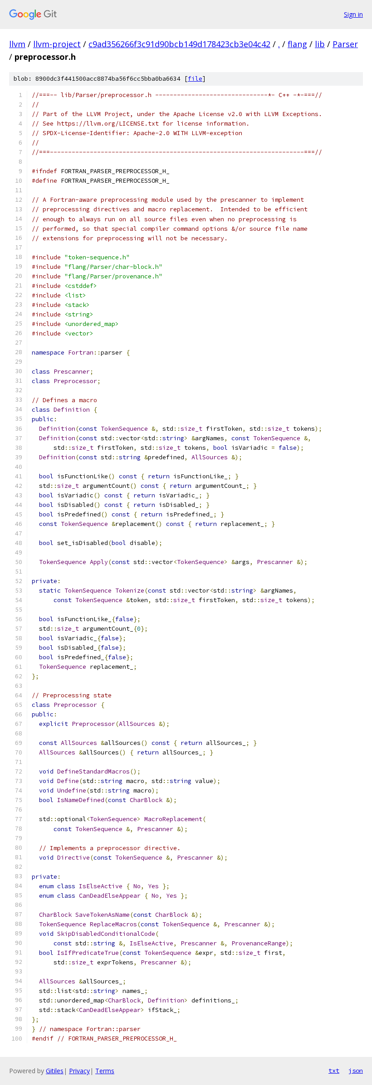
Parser (345, 44)
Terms (104, 1070)
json (355, 1070)
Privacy (79, 1070)
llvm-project (57, 44)
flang (297, 44)
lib (320, 44)
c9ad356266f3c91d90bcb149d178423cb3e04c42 (179, 44)
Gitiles (55, 1070)
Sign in (353, 14)
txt (333, 1070)
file (195, 79)
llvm (17, 44)
